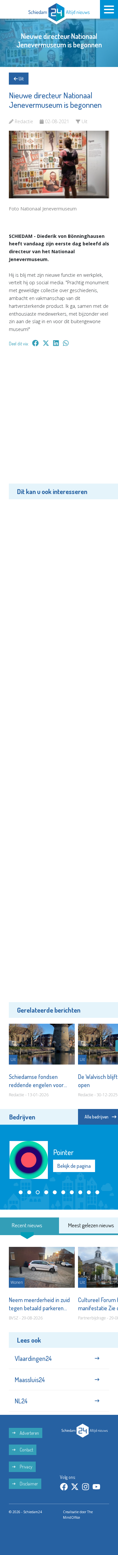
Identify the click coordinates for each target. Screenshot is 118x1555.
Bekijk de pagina (74, 1166)
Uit (21, 78)
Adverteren (29, 1433)
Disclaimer (28, 1483)
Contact (26, 1449)
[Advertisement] (59, 420)
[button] (20, 1192)
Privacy (25, 1466)
